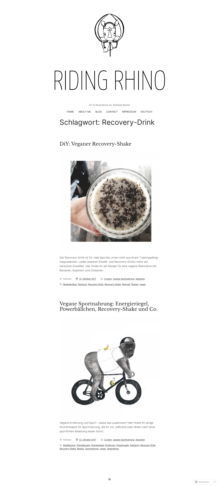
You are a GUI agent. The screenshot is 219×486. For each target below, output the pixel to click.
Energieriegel (97, 445)
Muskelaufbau (70, 284)
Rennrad (126, 284)
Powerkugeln (122, 445)
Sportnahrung (92, 448)
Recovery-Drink (95, 284)
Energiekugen (83, 445)
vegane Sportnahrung (123, 278)
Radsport (82, 284)
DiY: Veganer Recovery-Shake (95, 144)
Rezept (134, 284)
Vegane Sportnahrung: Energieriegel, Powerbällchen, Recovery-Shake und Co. (109, 306)
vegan (143, 284)
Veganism (140, 278)
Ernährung (110, 445)
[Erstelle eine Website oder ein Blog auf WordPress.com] (109, 479)
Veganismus (113, 448)
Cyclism (108, 278)
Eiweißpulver (69, 445)
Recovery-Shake (113, 284)
